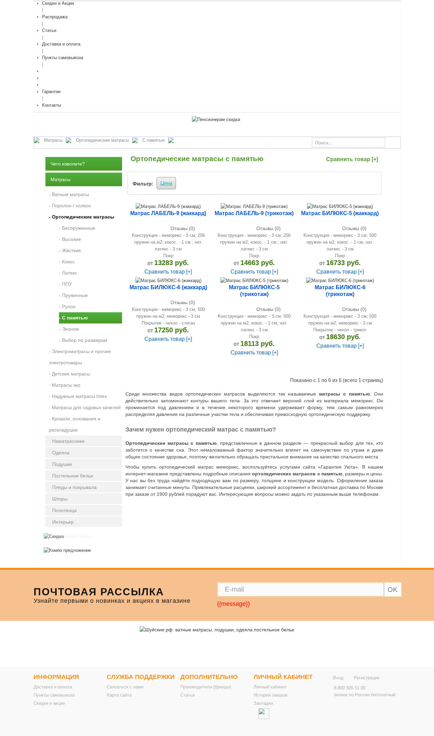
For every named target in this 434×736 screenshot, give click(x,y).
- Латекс (68, 273)
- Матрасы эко (64, 385)
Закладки (263, 703)
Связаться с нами (125, 686)
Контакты (51, 105)
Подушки (62, 464)
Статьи (49, 30)
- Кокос (67, 261)
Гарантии (51, 91)
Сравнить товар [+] (352, 159)
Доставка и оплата (61, 44)
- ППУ (65, 284)
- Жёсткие (70, 250)
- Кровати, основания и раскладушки (74, 424)
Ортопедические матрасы (102, 140)
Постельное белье (72, 475)
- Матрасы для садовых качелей (85, 407)
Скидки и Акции (58, 3)
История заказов (271, 695)
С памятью (153, 140)
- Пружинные (73, 295)
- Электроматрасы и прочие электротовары (80, 357)
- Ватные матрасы (69, 194)
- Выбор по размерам (83, 340)
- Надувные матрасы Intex (78, 396)
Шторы (59, 499)
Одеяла (61, 452)
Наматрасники (68, 441)
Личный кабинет (270, 686)
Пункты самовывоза (62, 57)
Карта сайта (119, 695)
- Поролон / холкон (70, 205)
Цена (166, 183)
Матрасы (53, 140)
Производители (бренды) (205, 686)
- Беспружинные (77, 228)
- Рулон (67, 306)
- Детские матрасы (69, 373)
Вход (338, 677)
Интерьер (63, 522)
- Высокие (70, 239)
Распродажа (54, 16)
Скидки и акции (49, 703)
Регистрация (366, 677)
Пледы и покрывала (74, 487)
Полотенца (64, 510)
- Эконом (69, 329)
